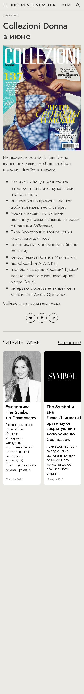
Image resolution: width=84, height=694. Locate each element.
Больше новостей (69, 343)
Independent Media (33, 5)
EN (69, 5)
